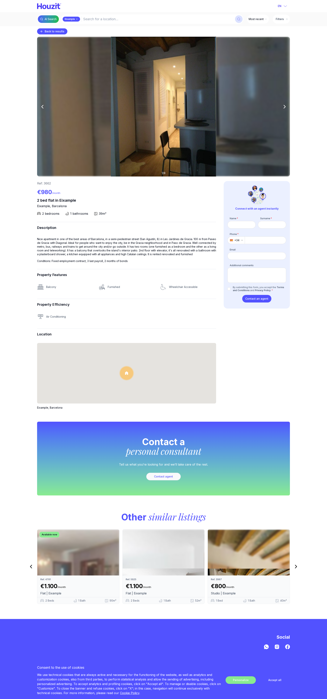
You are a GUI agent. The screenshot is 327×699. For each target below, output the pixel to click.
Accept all (274, 680)
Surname (266, 218)
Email (233, 249)
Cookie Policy (129, 693)
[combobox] (158, 19)
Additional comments (242, 265)
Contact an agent (256, 298)
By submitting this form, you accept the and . (258, 289)
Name (234, 218)
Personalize (241, 680)
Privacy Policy (263, 290)
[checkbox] (228, 288)
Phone (234, 234)
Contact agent (163, 476)
